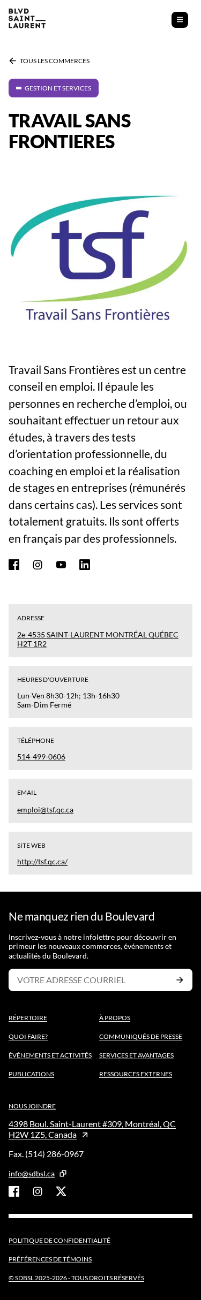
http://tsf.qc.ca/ (42, 861)
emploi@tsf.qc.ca (45, 809)
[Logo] (27, 20)
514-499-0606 (41, 756)
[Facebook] (14, 564)
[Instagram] (37, 564)
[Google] (61, 564)
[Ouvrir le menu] (180, 20)
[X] (61, 1191)
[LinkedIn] (84, 564)
